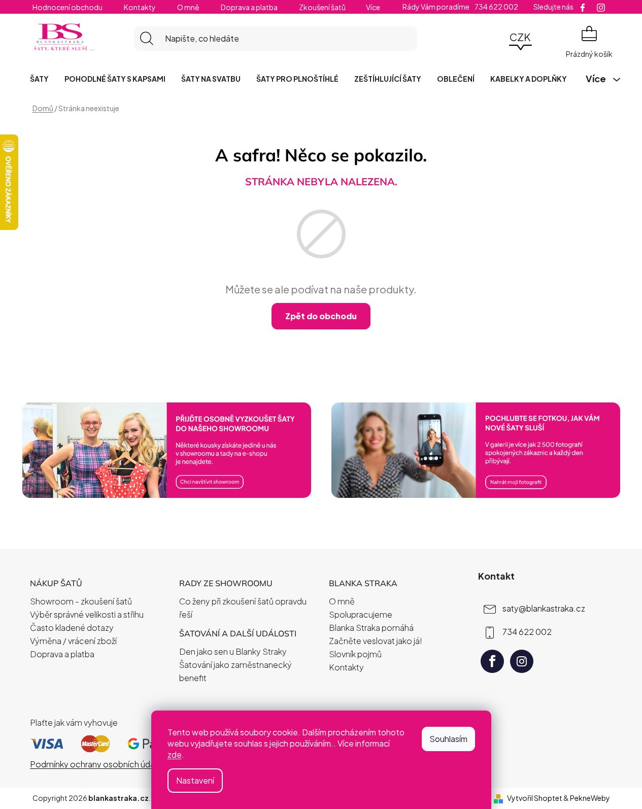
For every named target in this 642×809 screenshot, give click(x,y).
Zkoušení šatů (322, 7)
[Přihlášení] (492, 39)
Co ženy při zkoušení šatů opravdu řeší (243, 608)
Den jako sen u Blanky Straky (233, 651)
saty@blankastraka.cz (543, 608)
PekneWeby (590, 797)
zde (174, 754)
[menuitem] (39, 78)
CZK (520, 36)
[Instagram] (521, 661)
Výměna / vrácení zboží (73, 640)
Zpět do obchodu (321, 316)
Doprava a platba (249, 7)
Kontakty (140, 7)
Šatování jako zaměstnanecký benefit (235, 671)
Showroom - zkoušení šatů (81, 601)
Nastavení (195, 780)
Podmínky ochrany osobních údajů (95, 764)
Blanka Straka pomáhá (371, 627)
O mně (188, 7)
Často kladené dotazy (72, 627)
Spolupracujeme (360, 614)
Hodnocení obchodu (67, 7)
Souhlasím (448, 738)
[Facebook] (492, 661)
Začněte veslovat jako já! (375, 640)
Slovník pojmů (355, 654)
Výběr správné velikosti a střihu (87, 614)
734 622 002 (527, 631)
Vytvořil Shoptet (534, 797)
